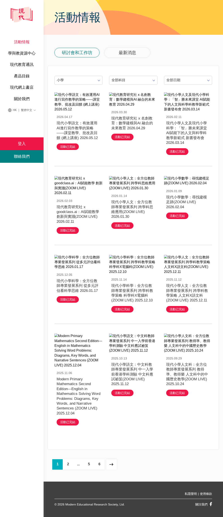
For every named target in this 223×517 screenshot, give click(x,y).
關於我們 (22, 99)
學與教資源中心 (21, 53)
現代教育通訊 (22, 64)
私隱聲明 (191, 493)
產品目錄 (22, 76)
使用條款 (206, 493)
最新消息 (127, 52)
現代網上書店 (22, 87)
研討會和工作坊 (77, 52)
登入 (22, 143)
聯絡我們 (22, 156)
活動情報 (22, 42)
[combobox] (78, 80)
